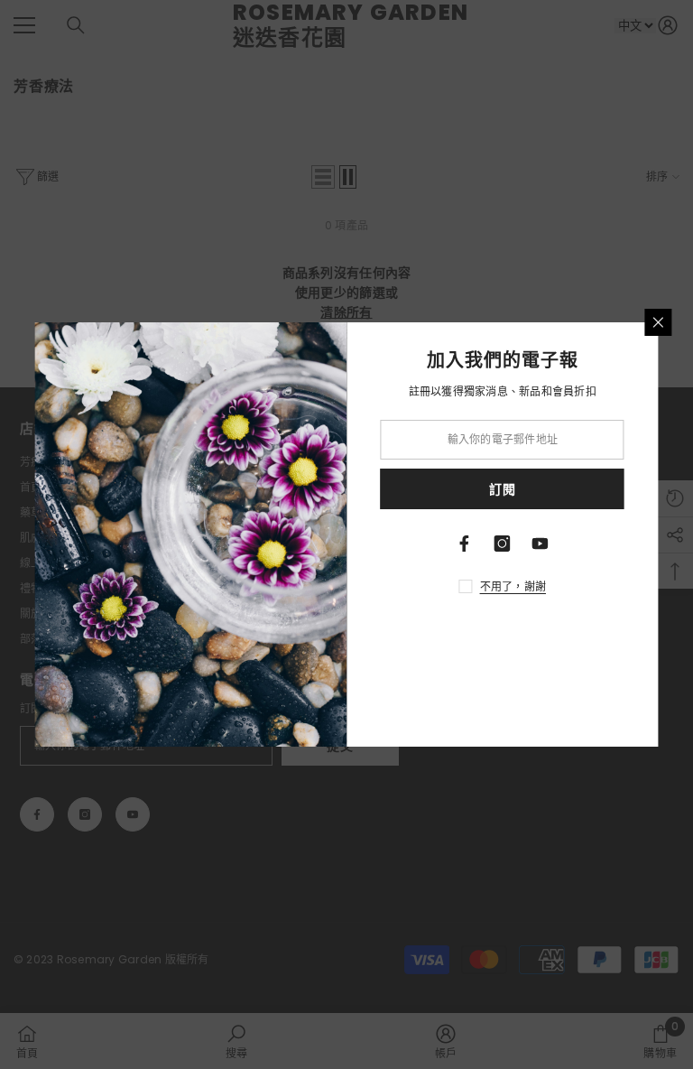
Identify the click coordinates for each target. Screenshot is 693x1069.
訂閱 (502, 489)
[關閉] (658, 322)
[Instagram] (503, 543)
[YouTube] (540, 543)
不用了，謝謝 (513, 586)
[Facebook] (465, 543)
